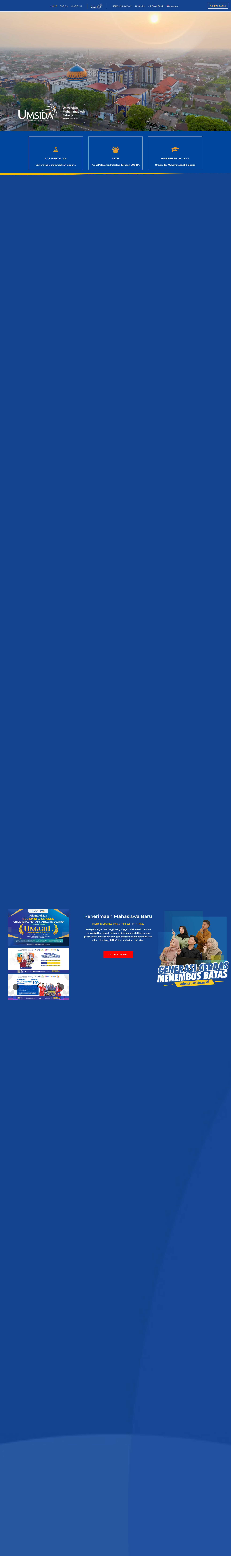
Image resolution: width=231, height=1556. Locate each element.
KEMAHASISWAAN (122, 6)
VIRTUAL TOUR (156, 6)
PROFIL (64, 6)
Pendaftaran (218, 6)
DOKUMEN (139, 6)
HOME (54, 6)
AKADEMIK (76, 6)
